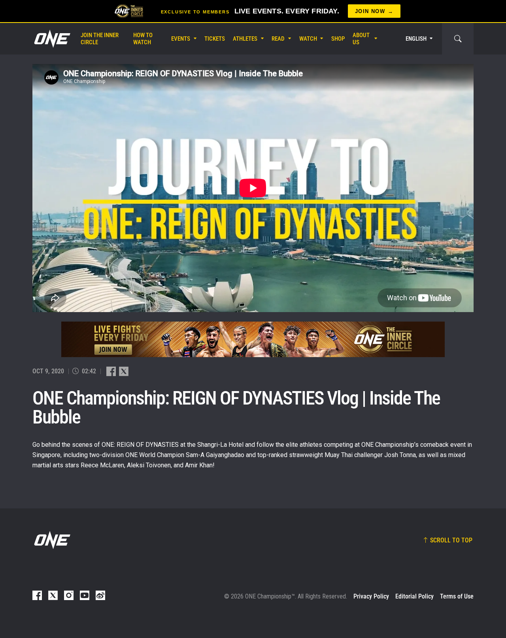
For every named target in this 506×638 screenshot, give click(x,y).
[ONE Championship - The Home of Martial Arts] (51, 38)
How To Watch (143, 39)
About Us (361, 39)
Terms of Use (457, 596)
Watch (308, 38)
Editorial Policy (414, 596)
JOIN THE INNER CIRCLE (100, 39)
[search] (458, 39)
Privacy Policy (371, 596)
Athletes (245, 38)
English (416, 38)
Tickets (214, 38)
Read (278, 38)
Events (180, 38)
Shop (338, 38)
